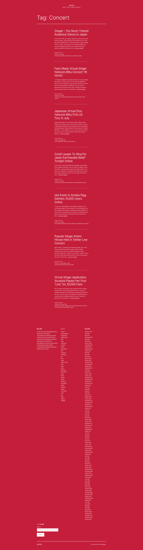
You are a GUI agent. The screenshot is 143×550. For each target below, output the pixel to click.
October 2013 (88, 381)
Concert (59, 55)
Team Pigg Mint (79, 223)
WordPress (103, 544)
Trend (65, 304)
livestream (70, 182)
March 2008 (88, 509)
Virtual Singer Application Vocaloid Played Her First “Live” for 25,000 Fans (70, 281)
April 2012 (87, 415)
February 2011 (88, 442)
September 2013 (89, 383)
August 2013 (88, 385)
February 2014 (88, 373)
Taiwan (62, 389)
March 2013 (87, 394)
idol (66, 55)
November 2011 (88, 425)
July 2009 (87, 479)
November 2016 (88, 337)
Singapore (63, 381)
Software (63, 387)
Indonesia (63, 352)
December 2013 (88, 377)
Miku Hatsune (76, 305)
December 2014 (88, 362)
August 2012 (88, 408)
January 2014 (88, 375)
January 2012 (88, 421)
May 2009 (87, 482)
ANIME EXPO (60, 141)
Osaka (84, 182)
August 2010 (88, 454)
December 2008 (89, 492)
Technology (63, 391)
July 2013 (87, 387)
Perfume (56, 307)
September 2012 (89, 406)
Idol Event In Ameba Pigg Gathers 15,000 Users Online (70, 198)
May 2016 (87, 339)
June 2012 (87, 412)
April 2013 (87, 392)
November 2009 (89, 471)
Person (62, 375)
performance (76, 55)
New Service (64, 371)
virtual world (86, 223)
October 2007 (88, 519)
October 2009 (88, 473)
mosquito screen (74, 96)
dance (63, 55)
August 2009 (88, 477)
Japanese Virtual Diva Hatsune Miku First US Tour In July (68, 114)
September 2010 (89, 452)
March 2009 (88, 486)
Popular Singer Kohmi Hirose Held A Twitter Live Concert (70, 239)
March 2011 (87, 440)
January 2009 (88, 490)
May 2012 (87, 414)
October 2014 (88, 366)
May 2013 (87, 391)
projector (80, 96)
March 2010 (87, 463)
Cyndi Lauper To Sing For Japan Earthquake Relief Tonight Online (70, 157)
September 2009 (89, 475)
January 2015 (88, 360)
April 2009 (87, 484)
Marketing (63, 369)
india (62, 350)
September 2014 (89, 368)
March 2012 (87, 417)
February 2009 (88, 488)
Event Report (64, 263)
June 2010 (87, 458)
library (62, 368)
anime (59, 305)
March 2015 (87, 356)
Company (63, 345)
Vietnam (63, 398)
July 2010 (87, 456)
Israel (62, 358)
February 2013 (88, 396)
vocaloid (56, 98)
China (62, 341)
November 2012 (88, 402)
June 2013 (87, 389)
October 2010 (88, 450)
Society (62, 385)
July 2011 (87, 433)
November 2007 (89, 517)
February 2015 (88, 358)
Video (80, 55)
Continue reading (78, 48)
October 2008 (88, 496)
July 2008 (87, 502)
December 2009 (89, 469)
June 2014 (87, 369)
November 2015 (88, 345)
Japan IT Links (64, 362)
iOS (62, 356)
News (62, 139)
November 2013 (88, 379)
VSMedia (63, 400)
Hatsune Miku (65, 96)
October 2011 (88, 427)
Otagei (68, 55)
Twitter (72, 264)
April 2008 (87, 507)
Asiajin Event (64, 335)
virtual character (65, 307)
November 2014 (89, 364)
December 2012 (88, 400)
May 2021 (87, 333)
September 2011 (89, 429)
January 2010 (88, 467)
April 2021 (87, 335)
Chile (62, 339)
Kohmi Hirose (64, 264)
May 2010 (87, 459)
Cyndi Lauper (64, 182)
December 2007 (88, 515)
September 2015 (89, 348)
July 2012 (87, 410)
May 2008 (87, 505)
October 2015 (88, 347)
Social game (64, 383)
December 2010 (88, 446)
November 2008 (89, 494)
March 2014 (88, 371)
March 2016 (87, 341)
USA (65, 139)
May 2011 (87, 436)
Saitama (60, 307)
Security (63, 377)
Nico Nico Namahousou (78, 182)
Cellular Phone (64, 337)
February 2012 (88, 419)
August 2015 (88, 350)
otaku (71, 55)
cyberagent (73, 223)
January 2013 (88, 398)
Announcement (64, 333)
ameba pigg (63, 223)
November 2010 (88, 448)
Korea (62, 366)
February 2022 (88, 331)
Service (62, 379)
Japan (62, 54)
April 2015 (87, 354)
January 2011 (88, 444)
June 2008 (87, 503)
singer (69, 264)
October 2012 (88, 404)
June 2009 (87, 480)
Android (63, 331)
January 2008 (88, 513)
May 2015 (87, 352)
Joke (62, 364)
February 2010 (88, 465)
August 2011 (88, 431)
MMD (69, 96)
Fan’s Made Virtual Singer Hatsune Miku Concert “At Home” (70, 72)
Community (63, 343)
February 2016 (88, 343)
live (75, 141)
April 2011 (87, 438)
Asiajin (71, 5)
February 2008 (88, 511)
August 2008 (88, 500)
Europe (62, 347)
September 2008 (89, 498)
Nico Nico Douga (83, 305)
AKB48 (59, 223)
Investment (63, 354)
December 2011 (88, 423)
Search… (39, 526)
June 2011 (87, 435)
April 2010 (87, 461)
